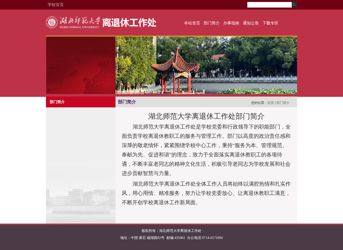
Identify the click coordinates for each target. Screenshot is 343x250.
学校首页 (56, 5)
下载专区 (270, 23)
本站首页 (192, 23)
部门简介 (212, 23)
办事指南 (231, 23)
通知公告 (251, 23)
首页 (270, 103)
